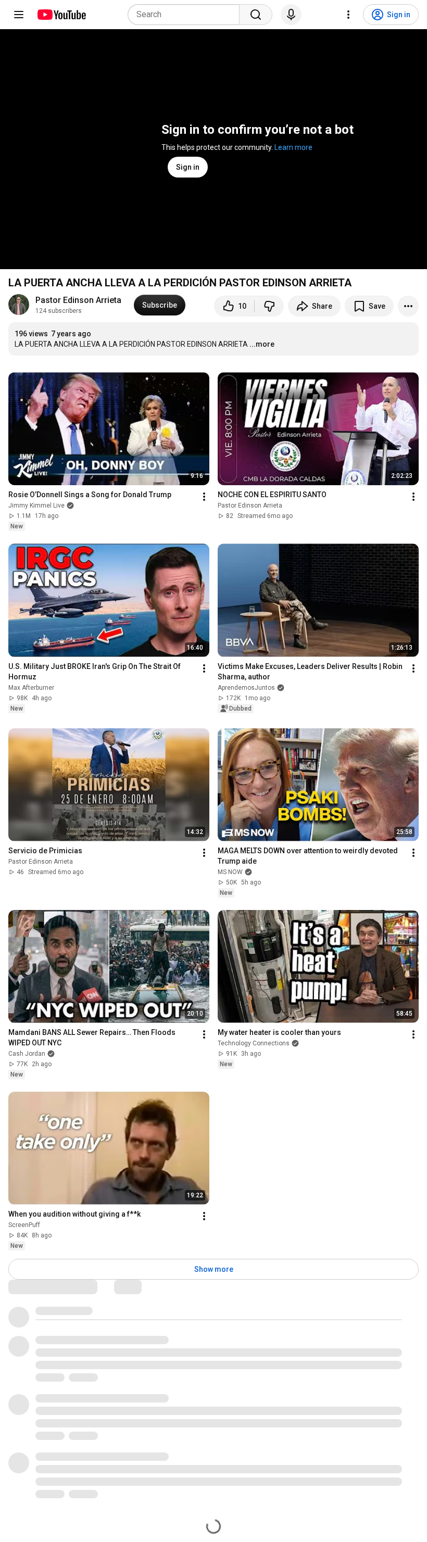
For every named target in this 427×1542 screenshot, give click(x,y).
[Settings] (348, 14)
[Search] (255, 14)
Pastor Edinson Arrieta (78, 300)
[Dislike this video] (269, 306)
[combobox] (186, 14)
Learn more (293, 147)
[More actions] (408, 306)
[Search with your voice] (291, 14)
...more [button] (261, 344)
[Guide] (18, 14)
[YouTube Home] (61, 14)
